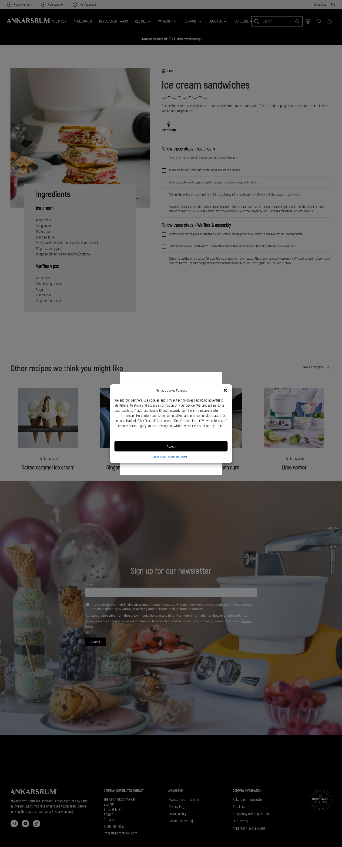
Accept (171, 446)
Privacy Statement (177, 456)
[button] (225, 390)
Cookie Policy (159, 456)
